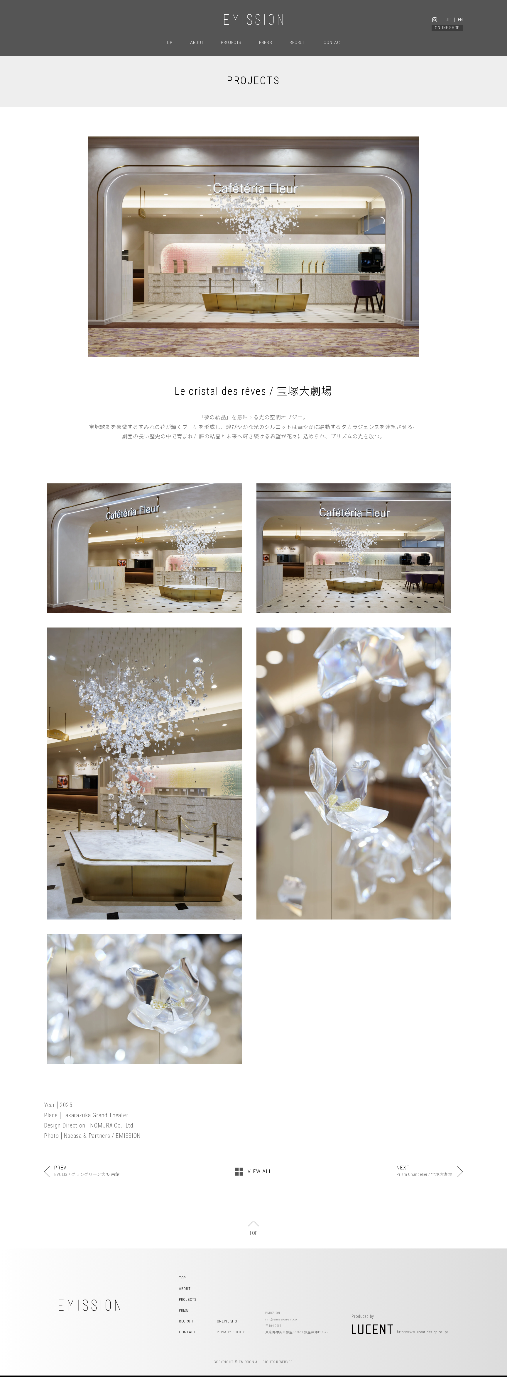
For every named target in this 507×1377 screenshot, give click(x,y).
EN (460, 20)
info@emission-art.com (282, 1321)
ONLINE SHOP (447, 28)
